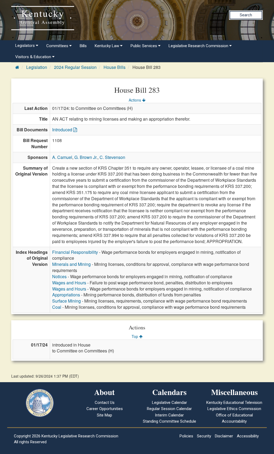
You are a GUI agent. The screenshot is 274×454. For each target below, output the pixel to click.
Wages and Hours (69, 283)
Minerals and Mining (71, 264)
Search (246, 15)
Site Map (104, 415)
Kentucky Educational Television (234, 402)
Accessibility (248, 436)
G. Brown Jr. (85, 157)
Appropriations (66, 295)
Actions (135, 100)
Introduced (62, 129)
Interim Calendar (169, 415)
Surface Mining (66, 301)
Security (204, 436)
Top (135, 336)
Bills (83, 45)
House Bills (114, 67)
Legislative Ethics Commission (234, 408)
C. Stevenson (112, 157)
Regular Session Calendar (169, 408)
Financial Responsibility (75, 252)
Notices (59, 276)
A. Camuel (62, 157)
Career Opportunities (104, 408)
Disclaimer (224, 436)
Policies (186, 436)
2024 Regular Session (75, 67)
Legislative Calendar (169, 402)
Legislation (36, 67)
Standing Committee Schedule (169, 421)
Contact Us (105, 402)
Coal (56, 307)
